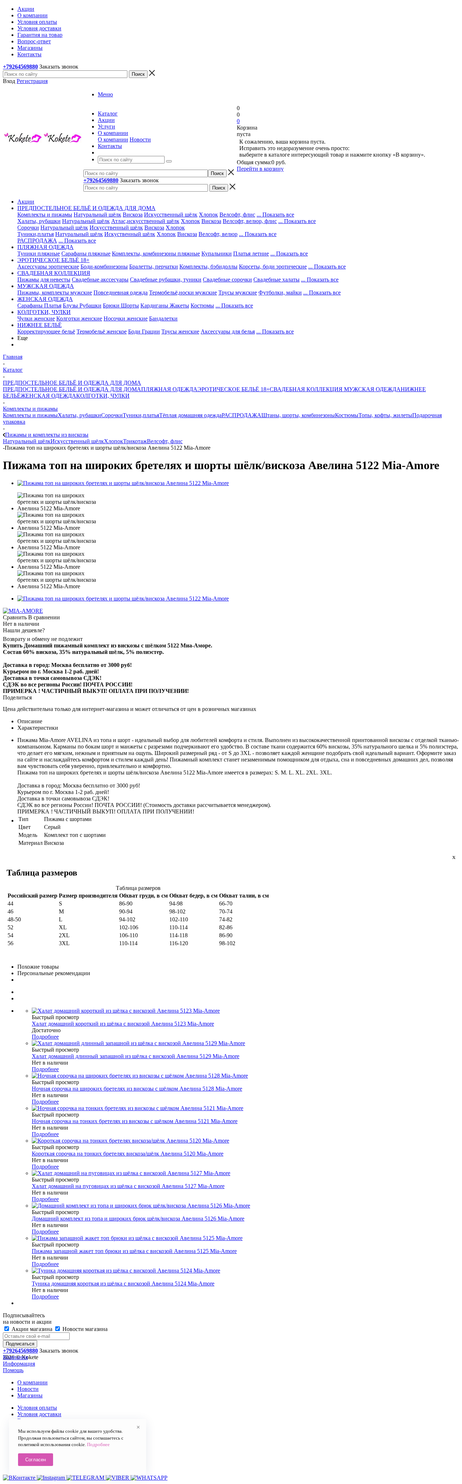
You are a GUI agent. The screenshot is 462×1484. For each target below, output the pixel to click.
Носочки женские (126, 318)
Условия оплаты (37, 1408)
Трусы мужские (237, 292)
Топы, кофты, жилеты (385, 415)
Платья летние (251, 253)
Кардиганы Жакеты (164, 305)
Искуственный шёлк (129, 234)
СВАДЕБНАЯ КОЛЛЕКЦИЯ (306, 389)
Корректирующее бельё (46, 331)
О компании (113, 139)
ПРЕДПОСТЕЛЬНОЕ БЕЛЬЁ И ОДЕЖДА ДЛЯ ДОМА (72, 389)
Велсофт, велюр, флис (250, 221)
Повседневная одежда (120, 292)
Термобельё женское (102, 331)
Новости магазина (84, 1329)
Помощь (13, 1370)
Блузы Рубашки (82, 305)
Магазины (30, 1395)
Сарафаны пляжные (85, 253)
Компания (15, 1357)
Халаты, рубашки (39, 221)
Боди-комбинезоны (104, 266)
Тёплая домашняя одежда (190, 415)
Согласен (35, 1459)
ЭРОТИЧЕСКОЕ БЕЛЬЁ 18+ (233, 389)
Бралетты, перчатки (153, 266)
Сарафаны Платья (39, 305)
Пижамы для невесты (43, 279)
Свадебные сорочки (227, 279)
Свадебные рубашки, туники (165, 279)
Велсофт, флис (237, 214)
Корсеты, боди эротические (273, 266)
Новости (140, 139)
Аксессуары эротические (48, 266)
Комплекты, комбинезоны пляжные (156, 253)
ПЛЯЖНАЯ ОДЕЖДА (169, 389)
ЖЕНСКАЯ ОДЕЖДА (48, 396)
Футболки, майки (280, 292)
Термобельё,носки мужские (183, 292)
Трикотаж (135, 441)
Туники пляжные (38, 253)
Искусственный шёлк (170, 214)
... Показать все (275, 214)
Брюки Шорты (121, 305)
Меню (105, 94)
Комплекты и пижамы (44, 214)
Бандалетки (163, 318)
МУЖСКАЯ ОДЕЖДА (372, 389)
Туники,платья (35, 234)
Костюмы (202, 305)
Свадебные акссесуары (100, 279)
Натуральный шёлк (97, 214)
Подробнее (45, 1037)
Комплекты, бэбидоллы (208, 266)
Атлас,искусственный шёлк (145, 221)
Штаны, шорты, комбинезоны (298, 415)
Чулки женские (36, 318)
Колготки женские (79, 318)
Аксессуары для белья (228, 331)
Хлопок (208, 214)
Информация (19, 1364)
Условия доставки (39, 1414)
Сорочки (28, 227)
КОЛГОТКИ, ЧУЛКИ (103, 396)
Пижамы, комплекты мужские (54, 292)
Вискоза (133, 214)
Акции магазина (32, 1329)
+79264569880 (20, 67)
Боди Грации (144, 331)
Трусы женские (180, 331)
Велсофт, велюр (218, 234)
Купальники (216, 253)
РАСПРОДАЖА (37, 240)
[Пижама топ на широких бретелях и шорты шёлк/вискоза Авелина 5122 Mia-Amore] (123, 483)
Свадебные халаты (276, 279)
